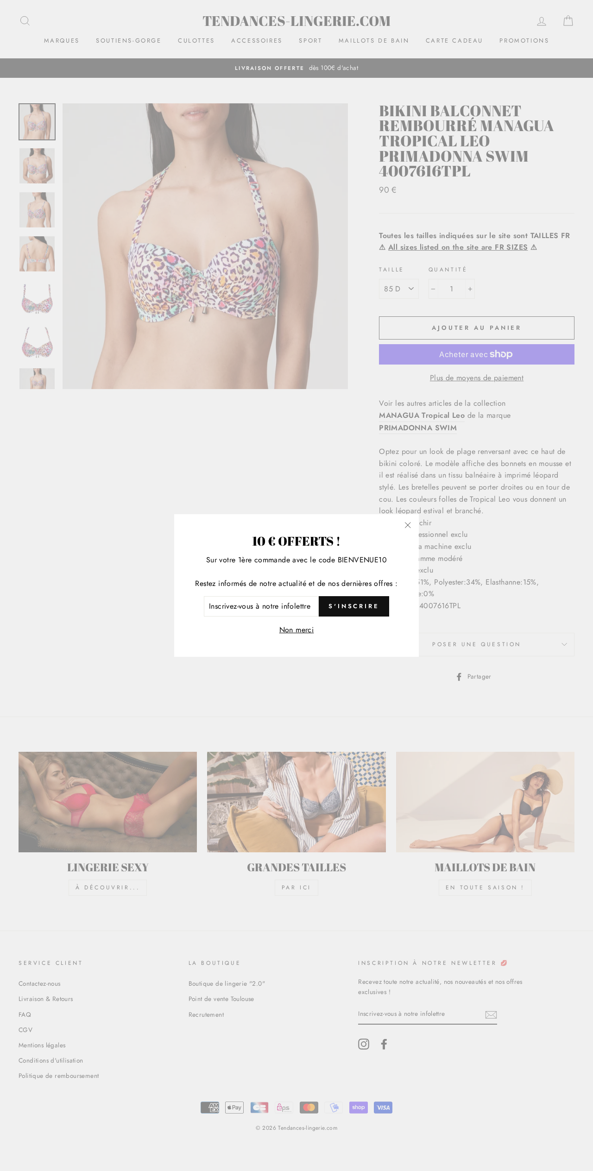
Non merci (296, 629)
